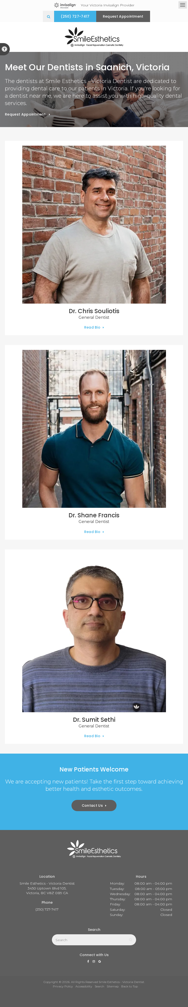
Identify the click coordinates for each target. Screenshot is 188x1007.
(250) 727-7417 (75, 16)
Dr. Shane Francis (94, 515)
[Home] (94, 37)
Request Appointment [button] (123, 16)
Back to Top (129, 986)
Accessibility (83, 986)
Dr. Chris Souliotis (94, 311)
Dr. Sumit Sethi (94, 720)
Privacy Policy (63, 986)
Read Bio (92, 327)
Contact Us (92, 805)
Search (99, 986)
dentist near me (30, 96)
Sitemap (113, 986)
